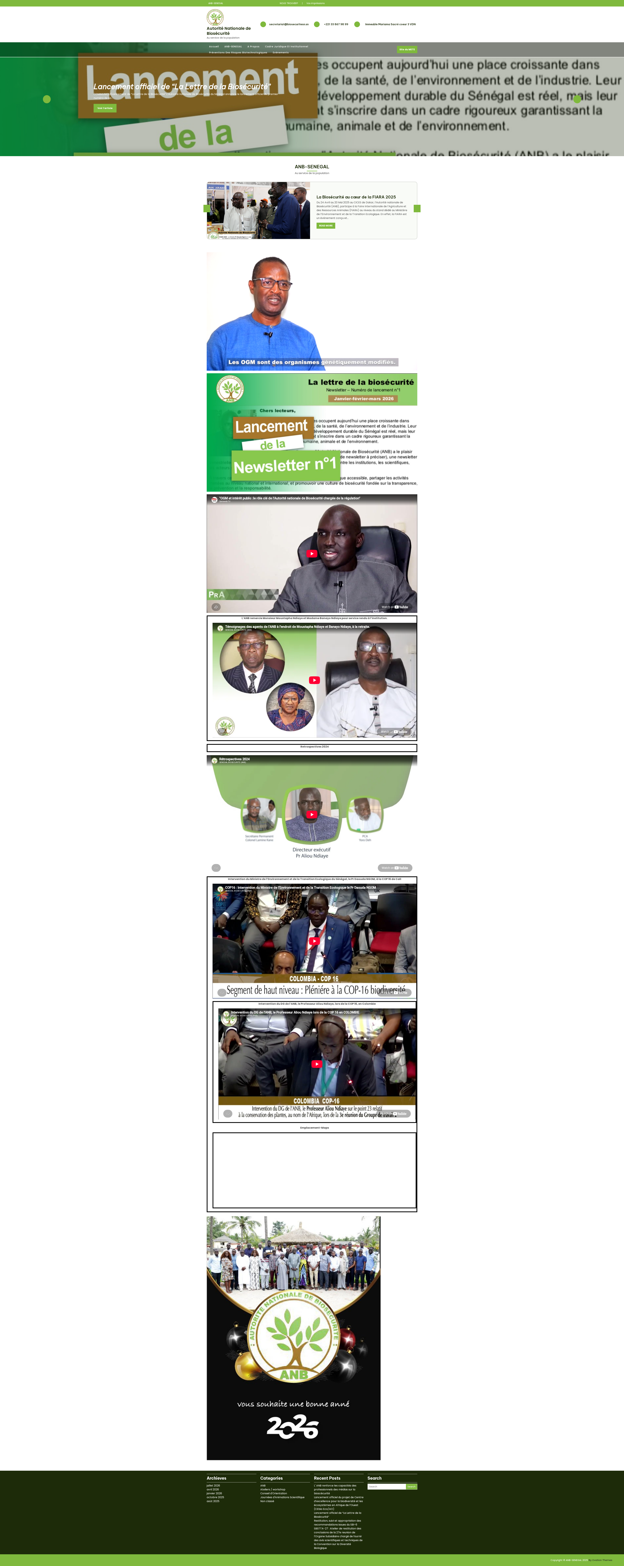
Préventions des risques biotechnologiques (238, 52)
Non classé (267, 1501)
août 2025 (213, 1501)
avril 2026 (213, 1489)
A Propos (253, 46)
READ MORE (326, 228)
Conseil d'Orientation (273, 1493)
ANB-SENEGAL (233, 46)
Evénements (281, 52)
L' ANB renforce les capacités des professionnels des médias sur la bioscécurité (335, 1489)
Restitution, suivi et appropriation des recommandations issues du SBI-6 (337, 1522)
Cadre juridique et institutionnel (286, 46)
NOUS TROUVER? (289, 3)
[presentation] (206, 208)
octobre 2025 (215, 1497)
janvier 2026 (214, 1493)
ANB (263, 1485)
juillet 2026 (213, 1485)
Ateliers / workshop (272, 1489)
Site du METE (407, 49)
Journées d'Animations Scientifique (282, 1497)
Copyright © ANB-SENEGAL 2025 (581, 1560)
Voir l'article (105, 110)
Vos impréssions (315, 3)
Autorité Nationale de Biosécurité (229, 31)
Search (412, 1486)
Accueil (214, 46)
